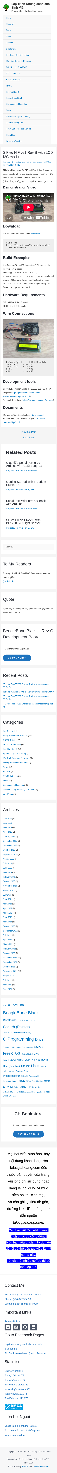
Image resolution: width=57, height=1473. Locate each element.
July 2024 (7, 895)
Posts (8, 30)
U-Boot (46, 1092)
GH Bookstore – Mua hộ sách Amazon (25, 1353)
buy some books (28, 1134)
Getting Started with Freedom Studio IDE (26, 483)
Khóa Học (10, 135)
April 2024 (7, 908)
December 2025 (10, 841)
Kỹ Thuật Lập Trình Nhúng (17, 55)
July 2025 (7, 863)
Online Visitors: (13, 1371)
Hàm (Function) (11, 1066)
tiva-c (40, 1087)
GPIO (36, 1054)
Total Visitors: (12, 1398)
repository (35, 234)
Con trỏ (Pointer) (16, 1027)
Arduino (19, 470)
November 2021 (10, 962)
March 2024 (8, 913)
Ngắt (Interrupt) (8, 1071)
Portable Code (22, 1071)
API (9, 1005)
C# (25, 470)
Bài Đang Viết (9, 731)
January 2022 (9, 953)
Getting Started (27, 1054)
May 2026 (7, 827)
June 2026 (7, 823)
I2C (18, 165)
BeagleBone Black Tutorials (15, 735)
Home (8, 18)
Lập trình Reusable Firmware (18, 61)
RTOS (21, 1080)
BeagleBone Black (14, 98)
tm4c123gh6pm (8, 1092)
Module (43, 1066)
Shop (8, 36)
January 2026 (9, 836)
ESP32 (38, 1046)
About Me (10, 24)
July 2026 (7, 818)
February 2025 (9, 877)
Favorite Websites (14, 141)
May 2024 (7, 904)
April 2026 (7, 832)
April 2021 (7, 989)
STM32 (8, 1086)
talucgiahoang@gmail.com (26, 1294)
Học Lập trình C (10, 749)
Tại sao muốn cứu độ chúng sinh (22, 1430)
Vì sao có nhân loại (15, 1435)
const (33, 1020)
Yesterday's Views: (15, 1384)
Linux (35, 1066)
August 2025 (8, 859)
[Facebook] (8, 1327)
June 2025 (7, 868)
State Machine (37, 1081)
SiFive (28, 1081)
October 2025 (9, 850)
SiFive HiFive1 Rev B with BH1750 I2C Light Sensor (23, 521)
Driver (40, 1039)
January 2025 (9, 881)
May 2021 (7, 985)
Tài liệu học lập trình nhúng (18, 116)
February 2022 (9, 949)
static (47, 1080)
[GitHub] (25, 1327)
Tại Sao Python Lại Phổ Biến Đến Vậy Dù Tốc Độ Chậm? (28, 692)
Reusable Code (9, 1081)
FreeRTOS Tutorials (12, 744)
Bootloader (10, 1020)
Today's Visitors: (14, 1380)
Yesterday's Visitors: (16, 1389)
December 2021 (10, 958)
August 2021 (8, 976)
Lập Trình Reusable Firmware (16, 758)
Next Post (28, 437)
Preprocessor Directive (15, 1076)
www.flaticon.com (41, 1466)
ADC (5, 1005)
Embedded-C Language (12, 1047)
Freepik (25, 1466)
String (16, 1087)
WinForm (32, 470)
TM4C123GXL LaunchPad (25, 1092)
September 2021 (10, 971)
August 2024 (8, 890)
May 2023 (7, 922)
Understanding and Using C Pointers (19, 789)
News (8, 110)
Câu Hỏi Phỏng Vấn (14, 123)
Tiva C (9, 86)
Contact (9, 42)
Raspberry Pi (34, 1076)
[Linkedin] (33, 1327)
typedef (39, 1092)
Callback (26, 1020)
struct (23, 1086)
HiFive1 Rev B (12, 92)
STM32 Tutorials (13, 73)
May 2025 (7, 872)
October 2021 (9, 967)
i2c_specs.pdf (38, 415)
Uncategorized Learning (16, 104)
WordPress (8, 794)
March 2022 (8, 944)
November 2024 (10, 886)
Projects (6, 162)
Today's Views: (13, 1375)
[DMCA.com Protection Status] (14, 1406)
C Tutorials (11, 49)
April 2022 (7, 940)
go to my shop (17, 658)
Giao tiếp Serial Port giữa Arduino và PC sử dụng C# (24, 464)
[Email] (16, 1327)
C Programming (18, 1039)
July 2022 (7, 935)
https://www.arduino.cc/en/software (37, 400)
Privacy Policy (12, 1321)
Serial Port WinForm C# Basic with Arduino (26, 502)
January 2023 (9, 926)
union (5, 1096)
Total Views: (11, 1394)
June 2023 (7, 917)
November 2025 (10, 845)
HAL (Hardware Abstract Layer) (16, 1060)
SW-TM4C (32, 1087)
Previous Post (28, 432)
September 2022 (10, 931)
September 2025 (10, 854)
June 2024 (7, 899)
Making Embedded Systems (15, 762)
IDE (32, 489)
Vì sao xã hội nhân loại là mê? (21, 1426)
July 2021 (7, 980)
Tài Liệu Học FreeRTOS (16, 67)
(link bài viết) (8, 581)
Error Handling (27, 1047)
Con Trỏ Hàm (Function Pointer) (17, 1032)
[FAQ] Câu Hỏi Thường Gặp (18, 129)
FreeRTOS (11, 1053)
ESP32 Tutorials (13, 79)
